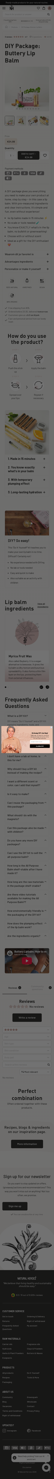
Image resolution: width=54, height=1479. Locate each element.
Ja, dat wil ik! (40, 746)
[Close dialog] (51, 727)
